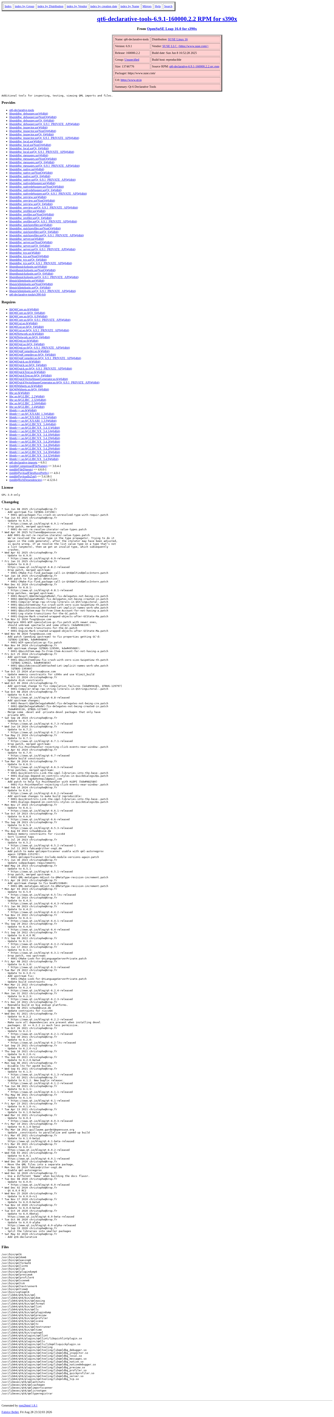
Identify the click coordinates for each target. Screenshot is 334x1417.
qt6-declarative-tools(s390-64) (27, 294)
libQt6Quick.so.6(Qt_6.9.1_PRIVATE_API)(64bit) (40, 368)
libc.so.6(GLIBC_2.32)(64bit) (27, 400)
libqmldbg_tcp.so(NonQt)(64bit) (29, 256)
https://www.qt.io (131, 80)
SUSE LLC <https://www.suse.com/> (185, 46)
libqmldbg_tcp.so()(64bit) (24, 252)
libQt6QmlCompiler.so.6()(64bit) (29, 351)
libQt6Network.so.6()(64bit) (26, 333)
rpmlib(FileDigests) (21, 469)
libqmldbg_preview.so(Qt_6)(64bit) (31, 204)
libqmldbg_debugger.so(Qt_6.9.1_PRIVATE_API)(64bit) (44, 124)
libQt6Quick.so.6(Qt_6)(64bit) (28, 365)
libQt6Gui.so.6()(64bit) (23, 323)
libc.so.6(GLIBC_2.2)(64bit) (26, 396)
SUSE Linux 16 (178, 39)
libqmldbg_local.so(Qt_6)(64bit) (29, 148)
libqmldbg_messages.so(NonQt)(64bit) (33, 158)
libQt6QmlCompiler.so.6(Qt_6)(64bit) (32, 354)
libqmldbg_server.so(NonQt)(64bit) (30, 242)
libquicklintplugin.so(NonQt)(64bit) (31, 284)
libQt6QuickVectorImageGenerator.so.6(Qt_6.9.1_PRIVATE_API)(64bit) (54, 382)
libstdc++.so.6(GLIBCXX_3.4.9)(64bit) (33, 459)
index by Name (129, 6)
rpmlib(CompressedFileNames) (28, 466)
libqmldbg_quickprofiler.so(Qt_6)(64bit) (33, 232)
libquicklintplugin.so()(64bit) (26, 280)
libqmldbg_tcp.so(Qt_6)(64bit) (28, 259)
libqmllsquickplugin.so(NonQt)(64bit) (32, 270)
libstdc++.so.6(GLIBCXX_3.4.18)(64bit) (34, 434)
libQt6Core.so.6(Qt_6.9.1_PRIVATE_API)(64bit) (39, 319)
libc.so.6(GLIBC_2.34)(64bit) (27, 403)
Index (8, 6)
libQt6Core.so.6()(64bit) (24, 309)
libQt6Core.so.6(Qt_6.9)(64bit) (28, 316)
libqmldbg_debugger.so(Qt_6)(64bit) (31, 120)
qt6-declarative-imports (23, 462)
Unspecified (131, 59)
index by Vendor (77, 6)
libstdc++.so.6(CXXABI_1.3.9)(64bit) (32, 420)
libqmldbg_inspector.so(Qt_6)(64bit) (31, 134)
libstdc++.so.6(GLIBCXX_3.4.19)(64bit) (34, 438)
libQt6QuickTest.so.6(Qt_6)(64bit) (30, 375)
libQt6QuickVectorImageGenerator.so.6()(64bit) (38, 379)
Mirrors (147, 6)
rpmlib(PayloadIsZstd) (23, 476)
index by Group (24, 6)
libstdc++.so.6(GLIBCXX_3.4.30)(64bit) (34, 452)
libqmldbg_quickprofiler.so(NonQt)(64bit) (35, 228)
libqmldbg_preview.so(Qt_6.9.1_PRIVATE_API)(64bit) (43, 207)
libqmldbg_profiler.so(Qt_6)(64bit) (30, 218)
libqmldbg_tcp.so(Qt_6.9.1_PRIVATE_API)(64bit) (40, 263)
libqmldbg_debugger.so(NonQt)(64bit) (32, 117)
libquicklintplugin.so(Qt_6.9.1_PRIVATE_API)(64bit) (42, 291)
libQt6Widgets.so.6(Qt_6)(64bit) (29, 389)
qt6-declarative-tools (21, 110)
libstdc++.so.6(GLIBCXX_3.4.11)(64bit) (34, 427)
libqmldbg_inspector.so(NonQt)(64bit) (32, 131)
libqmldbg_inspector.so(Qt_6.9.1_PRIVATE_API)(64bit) (44, 138)
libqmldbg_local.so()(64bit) (26, 141)
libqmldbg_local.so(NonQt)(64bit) (30, 145)
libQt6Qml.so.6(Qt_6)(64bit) (26, 344)
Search (168, 6)
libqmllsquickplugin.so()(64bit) (28, 266)
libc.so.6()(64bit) (19, 393)
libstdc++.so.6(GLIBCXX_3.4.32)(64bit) (34, 455)
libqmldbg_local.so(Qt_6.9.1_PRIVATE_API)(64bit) (41, 151)
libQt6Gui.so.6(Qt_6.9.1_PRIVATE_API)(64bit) (39, 330)
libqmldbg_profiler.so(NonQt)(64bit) (31, 214)
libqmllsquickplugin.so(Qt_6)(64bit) (31, 273)
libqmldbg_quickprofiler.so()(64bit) (30, 225)
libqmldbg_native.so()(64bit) (26, 169)
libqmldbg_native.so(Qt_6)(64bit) (29, 176)
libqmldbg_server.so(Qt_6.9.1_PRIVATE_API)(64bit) (42, 249)
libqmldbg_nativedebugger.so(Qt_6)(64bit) (35, 190)
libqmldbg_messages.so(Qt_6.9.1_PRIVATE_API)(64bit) (44, 165)
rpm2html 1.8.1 (28, 1405)
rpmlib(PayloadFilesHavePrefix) (29, 473)
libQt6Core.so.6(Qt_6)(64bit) (27, 313)
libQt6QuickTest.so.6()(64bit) (27, 372)
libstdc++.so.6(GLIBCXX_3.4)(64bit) (32, 424)
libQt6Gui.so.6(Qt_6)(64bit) (26, 326)
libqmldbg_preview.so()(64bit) (27, 197)
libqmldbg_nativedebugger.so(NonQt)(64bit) (36, 186)
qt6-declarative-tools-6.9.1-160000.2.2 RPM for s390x (167, 18)
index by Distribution (50, 6)
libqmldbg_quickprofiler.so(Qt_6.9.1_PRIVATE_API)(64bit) (46, 235)
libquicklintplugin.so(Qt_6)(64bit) (29, 287)
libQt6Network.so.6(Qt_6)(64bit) (29, 337)
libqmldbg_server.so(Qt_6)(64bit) (29, 245)
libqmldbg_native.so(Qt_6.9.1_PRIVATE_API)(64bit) (42, 179)
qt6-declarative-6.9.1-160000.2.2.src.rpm (194, 66)
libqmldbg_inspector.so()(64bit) (28, 127)
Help (158, 6)
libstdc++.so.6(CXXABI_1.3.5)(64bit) (32, 417)
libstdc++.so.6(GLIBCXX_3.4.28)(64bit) (34, 445)
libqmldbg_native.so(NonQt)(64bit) (31, 172)
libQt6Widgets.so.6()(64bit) (26, 386)
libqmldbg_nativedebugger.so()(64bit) (32, 183)
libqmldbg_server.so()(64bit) (26, 238)
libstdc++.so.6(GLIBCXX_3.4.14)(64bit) (34, 431)
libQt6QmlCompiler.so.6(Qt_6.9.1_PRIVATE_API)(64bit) (45, 358)
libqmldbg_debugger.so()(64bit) (28, 113)
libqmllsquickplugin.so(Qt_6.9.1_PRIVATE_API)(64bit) (43, 277)
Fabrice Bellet (10, 1412)
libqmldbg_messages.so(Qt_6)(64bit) (31, 162)
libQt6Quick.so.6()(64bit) (24, 361)
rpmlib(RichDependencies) (25, 480)
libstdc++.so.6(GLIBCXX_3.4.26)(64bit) (34, 441)
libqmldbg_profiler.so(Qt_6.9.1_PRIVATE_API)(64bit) (43, 221)
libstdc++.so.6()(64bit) (23, 410)
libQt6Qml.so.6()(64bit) (23, 340)
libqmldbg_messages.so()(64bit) (28, 155)
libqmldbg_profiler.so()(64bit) (27, 211)
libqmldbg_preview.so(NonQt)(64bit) (32, 200)
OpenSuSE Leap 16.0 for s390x (172, 29)
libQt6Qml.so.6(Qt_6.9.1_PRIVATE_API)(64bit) (39, 347)
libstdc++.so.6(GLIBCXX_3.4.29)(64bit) (34, 448)
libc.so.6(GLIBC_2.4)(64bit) (26, 406)
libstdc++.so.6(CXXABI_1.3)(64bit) (31, 413)
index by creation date (103, 6)
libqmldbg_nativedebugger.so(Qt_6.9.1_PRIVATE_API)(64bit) (48, 193)
